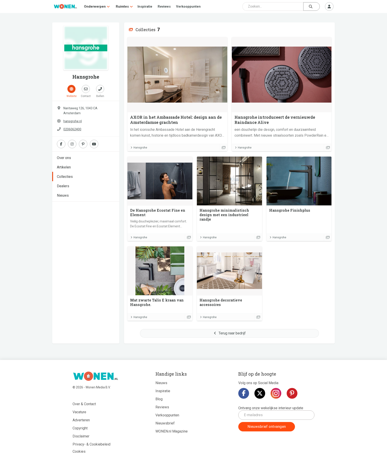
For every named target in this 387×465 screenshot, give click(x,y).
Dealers (63, 186)
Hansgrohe (140, 147)
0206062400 (72, 129)
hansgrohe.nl (72, 121)
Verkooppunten (188, 6)
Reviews (164, 6)
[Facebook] (243, 393)
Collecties (65, 176)
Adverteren (81, 420)
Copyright (80, 428)
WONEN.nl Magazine (171, 431)
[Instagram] (276, 393)
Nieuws (63, 195)
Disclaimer (81, 436)
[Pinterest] (292, 393)
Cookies (79, 451)
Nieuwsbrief (165, 423)
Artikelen (64, 167)
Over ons (64, 158)
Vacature (79, 412)
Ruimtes (122, 6)
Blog (159, 399)
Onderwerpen (95, 6)
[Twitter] (259, 393)
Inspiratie (145, 6)
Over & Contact (84, 404)
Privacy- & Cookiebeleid (91, 444)
